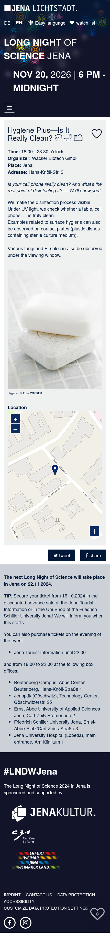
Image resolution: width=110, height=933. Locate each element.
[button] (61, 555)
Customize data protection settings (46, 908)
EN (19, 22)
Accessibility (19, 901)
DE (7, 22)
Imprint (12, 895)
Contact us (39, 895)
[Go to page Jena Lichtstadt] (40, 7)
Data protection (76, 895)
